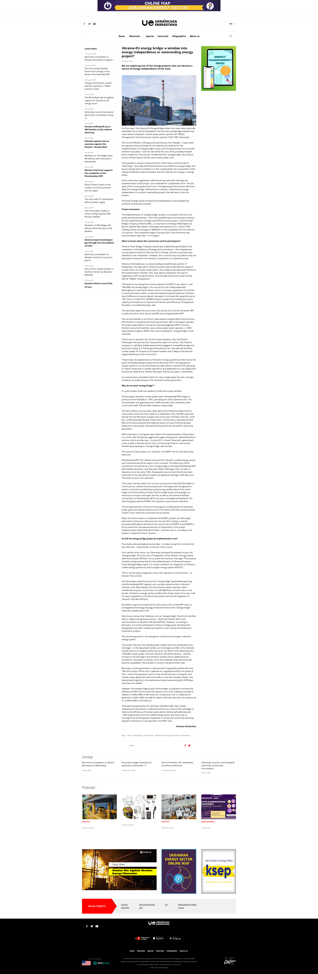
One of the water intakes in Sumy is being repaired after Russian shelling (98, 213)
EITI (166, 904)
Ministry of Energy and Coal (167, 735)
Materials (134, 36)
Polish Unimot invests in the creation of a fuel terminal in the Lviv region (98, 187)
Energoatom (185, 735)
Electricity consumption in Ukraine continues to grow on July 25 (98, 257)
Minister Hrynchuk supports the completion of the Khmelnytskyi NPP (99, 173)
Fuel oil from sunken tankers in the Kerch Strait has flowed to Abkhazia (99, 271)
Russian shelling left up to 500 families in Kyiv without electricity (98, 129)
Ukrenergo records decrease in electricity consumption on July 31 (99, 115)
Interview (163, 36)
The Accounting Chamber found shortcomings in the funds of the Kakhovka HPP (97, 71)
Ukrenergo (149, 735)
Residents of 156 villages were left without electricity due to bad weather (98, 158)
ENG (231, 24)
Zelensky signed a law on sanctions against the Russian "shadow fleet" (97, 144)
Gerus (129, 735)
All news (88, 287)
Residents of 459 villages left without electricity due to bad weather (98, 228)
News (122, 36)
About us (195, 36)
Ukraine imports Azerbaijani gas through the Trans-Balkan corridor (99, 242)
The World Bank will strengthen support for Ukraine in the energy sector (99, 100)
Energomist (138, 735)
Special (150, 36)
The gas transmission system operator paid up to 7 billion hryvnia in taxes (98, 86)
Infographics (179, 36)
